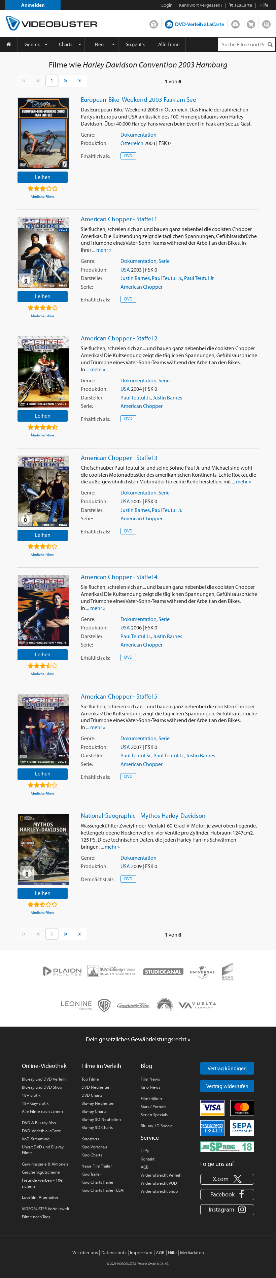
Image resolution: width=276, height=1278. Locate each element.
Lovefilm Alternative (40, 1197)
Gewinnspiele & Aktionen (45, 1164)
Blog (266, 22)
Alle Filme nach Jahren (42, 1111)
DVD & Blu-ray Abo (39, 1122)
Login (167, 5)
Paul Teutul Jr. (167, 278)
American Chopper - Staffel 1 (119, 219)
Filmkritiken (151, 1098)
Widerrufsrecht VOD (159, 1183)
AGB (144, 1167)
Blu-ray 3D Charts (97, 1127)
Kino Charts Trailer (97, 1182)
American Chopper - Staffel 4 (119, 577)
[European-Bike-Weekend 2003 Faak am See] (43, 133)
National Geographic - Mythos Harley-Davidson (143, 815)
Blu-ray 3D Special (157, 1125)
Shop (251, 22)
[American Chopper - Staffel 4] (43, 611)
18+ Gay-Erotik (35, 1103)
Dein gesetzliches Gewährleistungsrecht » (138, 1039)
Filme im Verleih (101, 1066)
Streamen (235, 22)
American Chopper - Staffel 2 (119, 338)
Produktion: (94, 143)
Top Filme (90, 1079)
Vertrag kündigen (227, 1068)
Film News (150, 1079)
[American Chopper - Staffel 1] (43, 252)
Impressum (141, 1252)
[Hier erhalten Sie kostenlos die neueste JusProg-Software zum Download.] (227, 1146)
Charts (65, 44)
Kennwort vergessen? (200, 5)
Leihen (42, 177)
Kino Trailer (91, 1174)
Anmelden (33, 5)
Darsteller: (92, 278)
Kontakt (147, 1159)
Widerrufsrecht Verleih (161, 1175)
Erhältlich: (95, 156)
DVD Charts (91, 1095)
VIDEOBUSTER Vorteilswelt (45, 1208)
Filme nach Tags (36, 1216)
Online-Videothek (44, 1066)
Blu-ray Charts (93, 1111)
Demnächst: (97, 879)
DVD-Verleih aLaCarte (199, 24)
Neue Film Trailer (96, 1166)
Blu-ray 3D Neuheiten (101, 1119)
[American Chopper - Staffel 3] (43, 491)
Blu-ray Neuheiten (97, 1103)
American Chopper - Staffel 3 (119, 458)
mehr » (103, 249)
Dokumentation (138, 134)
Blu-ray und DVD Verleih (44, 1079)
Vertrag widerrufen (227, 1086)
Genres (32, 44)
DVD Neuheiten (95, 1087)
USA (125, 269)
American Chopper (141, 286)
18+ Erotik (31, 1095)
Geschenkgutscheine (41, 1172)
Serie (164, 260)
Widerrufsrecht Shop (159, 1191)
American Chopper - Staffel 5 (119, 696)
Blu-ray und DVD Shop (42, 1087)
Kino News (150, 1087)
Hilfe (145, 1150)
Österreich (131, 143)
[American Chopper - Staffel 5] (43, 730)
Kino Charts (91, 1154)
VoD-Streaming (35, 1138)
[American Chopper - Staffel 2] (43, 372)
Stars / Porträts (153, 1106)
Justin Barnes (135, 278)
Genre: (88, 134)
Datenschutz (114, 1252)
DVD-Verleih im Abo (153, 22)
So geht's (135, 44)
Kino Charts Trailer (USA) (103, 1190)
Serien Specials (154, 1114)
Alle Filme (169, 44)
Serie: (87, 286)
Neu (99, 44)
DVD (128, 155)
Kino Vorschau (94, 1146)
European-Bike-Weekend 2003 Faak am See (138, 99)
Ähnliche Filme (42, 196)
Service (150, 1137)
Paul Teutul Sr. (135, 755)
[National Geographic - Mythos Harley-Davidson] (43, 849)
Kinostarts (90, 1138)
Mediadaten (192, 1252)
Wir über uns (85, 1252)
